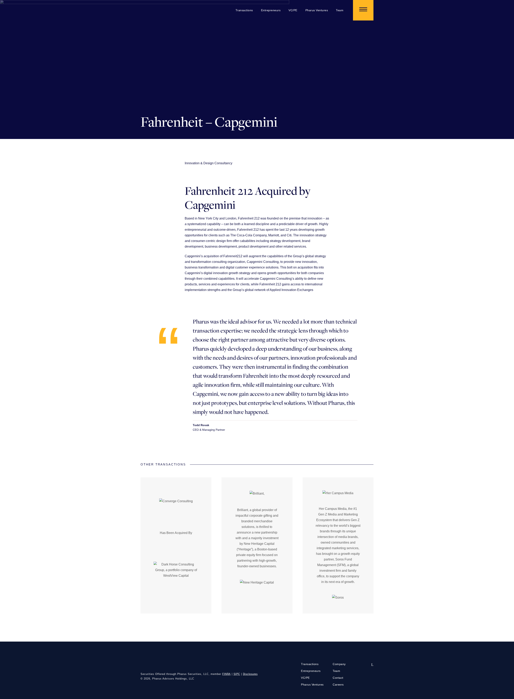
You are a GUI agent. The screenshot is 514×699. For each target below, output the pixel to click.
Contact (338, 677)
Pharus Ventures (316, 10)
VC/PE (293, 10)
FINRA (226, 674)
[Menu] (363, 10)
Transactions (244, 10)
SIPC (237, 674)
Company (339, 664)
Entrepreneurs (271, 10)
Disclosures (250, 674)
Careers (338, 684)
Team (339, 10)
